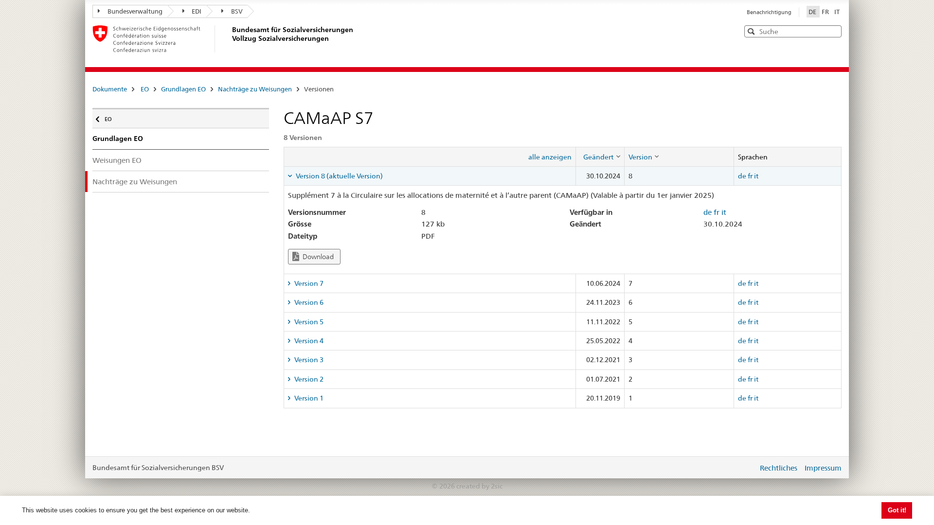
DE (813, 12)
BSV (237, 11)
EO (145, 89)
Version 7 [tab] (308, 283)
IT (837, 12)
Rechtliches (778, 467)
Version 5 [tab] (308, 322)
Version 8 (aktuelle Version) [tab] (338, 176)
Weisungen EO (117, 160)
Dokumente (109, 89)
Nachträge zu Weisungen (255, 89)
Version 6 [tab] (308, 302)
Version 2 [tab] (308, 379)
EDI (196, 11)
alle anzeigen (550, 157)
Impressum (823, 467)
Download (317, 257)
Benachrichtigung (769, 12)
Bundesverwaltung (135, 11)
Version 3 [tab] (308, 360)
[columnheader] (599, 156)
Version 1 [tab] (308, 398)
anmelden (743, 468)
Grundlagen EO (183, 89)
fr (750, 176)
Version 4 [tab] (308, 341)
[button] (833, 31)
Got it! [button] (897, 510)
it (756, 176)
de (742, 176)
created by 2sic (479, 486)
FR (826, 12)
